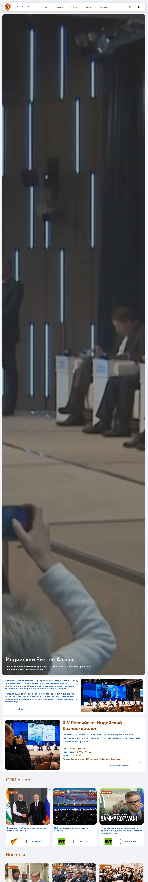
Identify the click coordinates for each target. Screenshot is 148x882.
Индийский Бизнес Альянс (23, 7)
